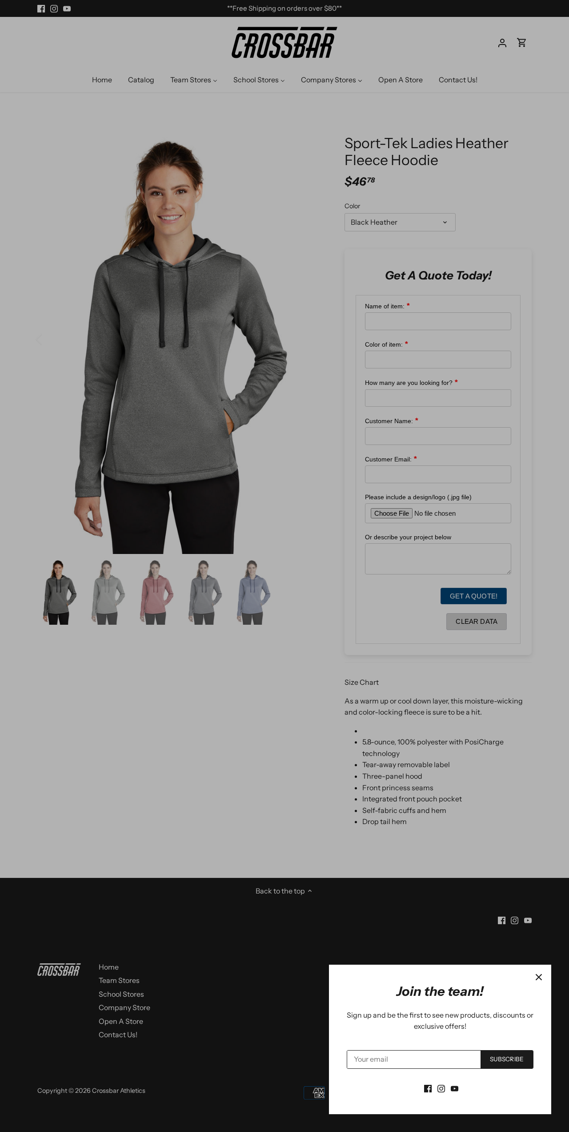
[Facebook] (428, 1088)
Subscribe (507, 1059)
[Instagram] (441, 1088)
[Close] (539, 977)
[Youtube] (454, 1088)
